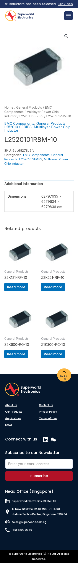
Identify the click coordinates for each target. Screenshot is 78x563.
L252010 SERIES (31, 116)
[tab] (39, 184)
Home (8, 107)
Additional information (23, 184)
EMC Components (19, 123)
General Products (29, 107)
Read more (16, 287)
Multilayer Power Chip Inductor (37, 129)
